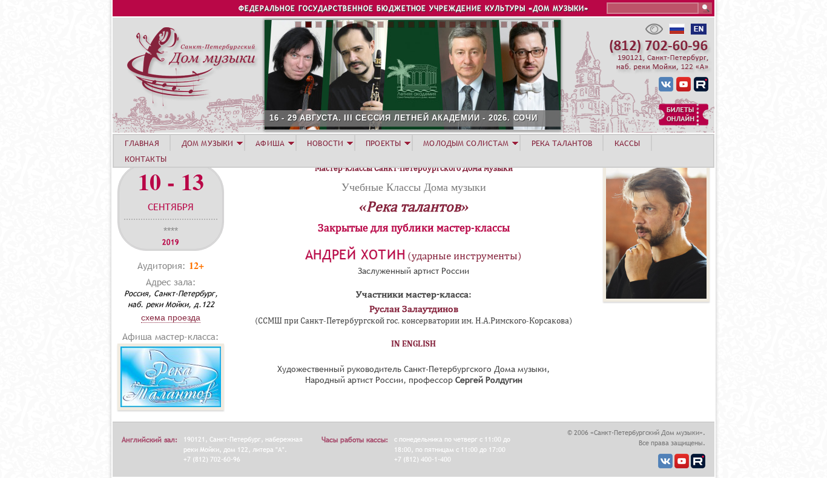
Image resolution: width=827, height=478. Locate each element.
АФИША (270, 143)
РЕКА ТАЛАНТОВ (562, 143)
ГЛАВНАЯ (142, 143)
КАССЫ (627, 143)
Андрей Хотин (355, 255)
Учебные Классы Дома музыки (413, 186)
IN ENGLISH (413, 344)
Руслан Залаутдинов (413, 309)
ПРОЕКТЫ (383, 143)
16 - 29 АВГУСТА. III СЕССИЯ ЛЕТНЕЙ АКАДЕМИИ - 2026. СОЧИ (403, 117)
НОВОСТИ (325, 143)
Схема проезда (170, 317)
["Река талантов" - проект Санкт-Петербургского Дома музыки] (170, 407)
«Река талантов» (414, 206)
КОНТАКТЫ (145, 158)
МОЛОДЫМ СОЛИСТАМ (466, 143)
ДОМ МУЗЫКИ (207, 143)
